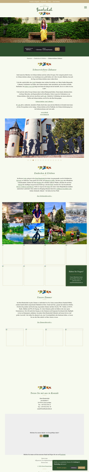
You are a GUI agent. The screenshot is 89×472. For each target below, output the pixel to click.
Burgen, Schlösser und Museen (25, 187)
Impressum (44, 458)
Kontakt (82, 19)
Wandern (39, 182)
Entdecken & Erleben (46, 19)
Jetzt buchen (56, 1)
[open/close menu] (85, 7)
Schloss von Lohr (29, 86)
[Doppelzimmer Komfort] (74, 338)
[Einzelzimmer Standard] (15, 338)
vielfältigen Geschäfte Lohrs (64, 189)
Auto (61, 180)
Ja (41, 436)
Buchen (67, 19)
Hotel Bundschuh (40, 178)
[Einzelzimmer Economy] (35, 338)
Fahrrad (20, 184)
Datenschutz (44, 462)
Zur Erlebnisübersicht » (44, 196)
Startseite (29, 58)
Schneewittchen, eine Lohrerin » (44, 101)
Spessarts (18, 180)
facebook (43, 1)
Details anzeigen (61, 468)
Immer (46, 436)
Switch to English (34, 1)
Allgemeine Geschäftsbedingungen (44, 460)
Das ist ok (81, 468)
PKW (51, 184)
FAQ (49, 1)
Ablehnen (73, 468)
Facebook (62, 454)
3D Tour (25, 19)
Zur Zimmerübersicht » (44, 322)
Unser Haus (8, 19)
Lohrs (25, 178)
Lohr (33, 82)
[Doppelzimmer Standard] (54, 338)
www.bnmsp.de (44, 114)
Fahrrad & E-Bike (50, 180)
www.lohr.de (44, 112)
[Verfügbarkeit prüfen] (57, 49)
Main (48, 187)
